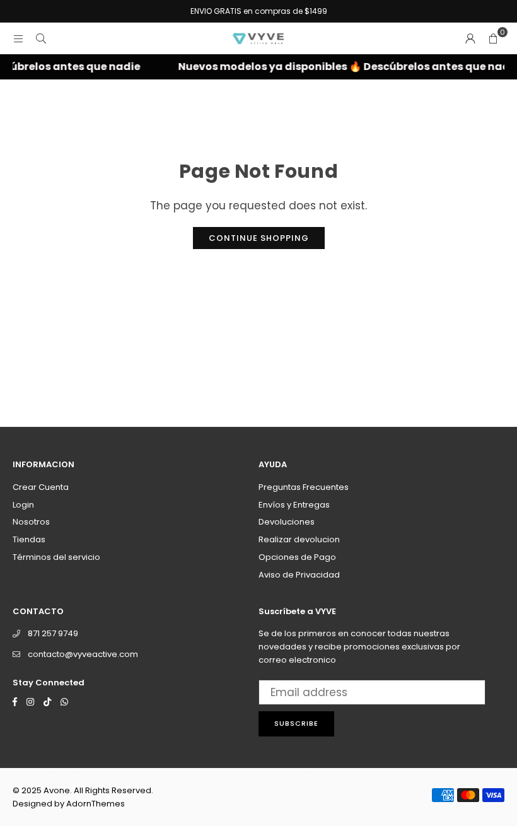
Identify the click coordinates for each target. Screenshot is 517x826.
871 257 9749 (53, 633)
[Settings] (470, 38)
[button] (493, 38)
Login (23, 505)
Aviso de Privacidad (299, 575)
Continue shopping (259, 238)
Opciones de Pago (297, 557)
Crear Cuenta (41, 487)
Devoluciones (286, 522)
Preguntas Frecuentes (303, 487)
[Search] (41, 38)
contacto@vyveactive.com (83, 654)
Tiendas (29, 539)
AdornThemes (95, 804)
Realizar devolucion (299, 539)
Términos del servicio (56, 557)
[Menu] (18, 38)
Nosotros (31, 522)
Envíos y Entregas (294, 505)
